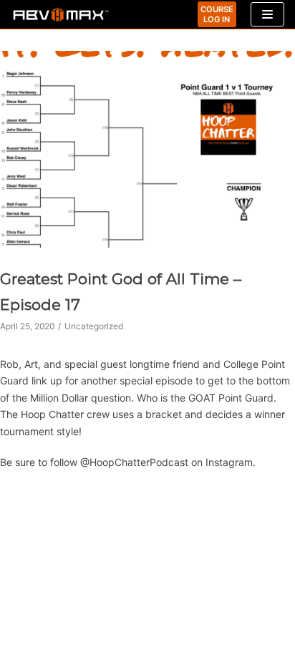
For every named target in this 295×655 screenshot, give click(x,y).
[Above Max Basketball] (61, 15)
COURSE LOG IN (216, 14)
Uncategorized (93, 326)
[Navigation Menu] (267, 14)
